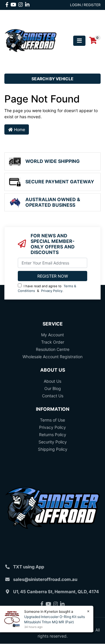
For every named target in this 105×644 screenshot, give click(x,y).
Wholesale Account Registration (52, 356)
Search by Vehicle (53, 78)
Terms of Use (52, 419)
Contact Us (52, 395)
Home (19, 129)
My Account (52, 334)
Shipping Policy (52, 449)
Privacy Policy (51, 291)
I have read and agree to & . (47, 288)
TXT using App (28, 567)
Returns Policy (52, 434)
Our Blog (52, 388)
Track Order (52, 342)
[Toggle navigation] (79, 41)
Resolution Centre (52, 349)
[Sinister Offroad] (30, 40)
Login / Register (85, 5)
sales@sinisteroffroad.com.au (45, 579)
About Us (52, 381)
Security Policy (52, 441)
